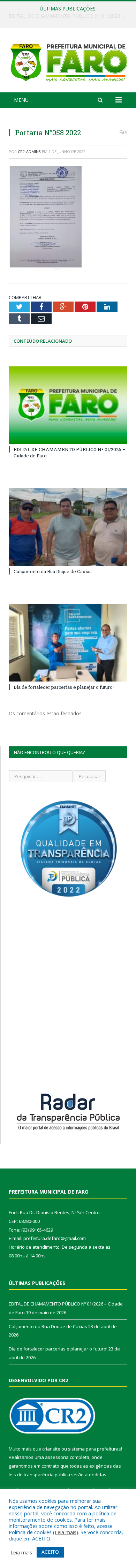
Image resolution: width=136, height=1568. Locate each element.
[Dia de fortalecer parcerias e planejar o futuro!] (68, 642)
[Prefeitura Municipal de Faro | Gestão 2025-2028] (68, 61)
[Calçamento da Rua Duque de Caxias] (68, 526)
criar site (51, 1449)
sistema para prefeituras (94, 1449)
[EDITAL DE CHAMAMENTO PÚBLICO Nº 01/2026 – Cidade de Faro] (68, 405)
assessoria (57, 1457)
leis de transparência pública (39, 1474)
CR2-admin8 (29, 151)
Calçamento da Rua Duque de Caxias (66, 16)
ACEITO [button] (50, 1551)
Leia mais (65, 1532)
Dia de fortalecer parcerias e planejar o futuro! (64, 687)
